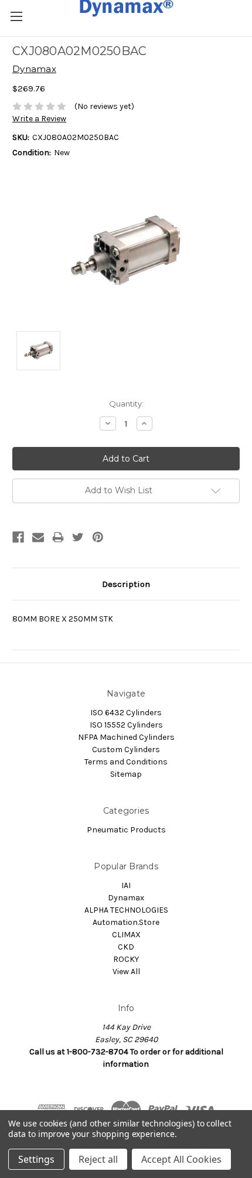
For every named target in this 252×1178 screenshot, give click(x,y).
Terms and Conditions (126, 762)
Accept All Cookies (181, 1159)
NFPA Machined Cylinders (126, 737)
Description (126, 584)
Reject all (98, 1159)
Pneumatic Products (126, 830)
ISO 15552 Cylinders (126, 725)
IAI (126, 885)
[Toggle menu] (16, 16)
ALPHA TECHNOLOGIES (126, 910)
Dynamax (126, 898)
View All (126, 971)
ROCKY (126, 959)
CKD (126, 947)
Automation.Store (126, 922)
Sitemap (126, 774)
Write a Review (39, 119)
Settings (36, 1159)
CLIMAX (126, 935)
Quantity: (126, 403)
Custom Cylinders (126, 749)
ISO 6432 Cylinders (126, 713)
